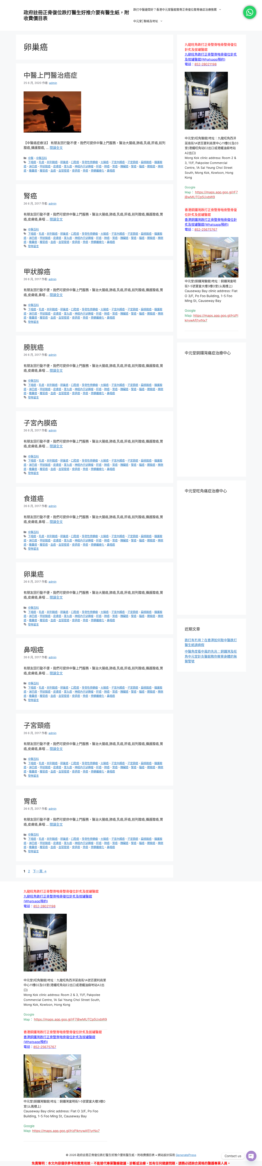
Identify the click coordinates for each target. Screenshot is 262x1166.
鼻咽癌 (111, 170)
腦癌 (141, 166)
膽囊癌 (33, 170)
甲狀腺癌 (45, 166)
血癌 (53, 170)
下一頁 (40, 871)
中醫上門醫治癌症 (50, 75)
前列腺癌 (52, 162)
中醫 (30, 158)
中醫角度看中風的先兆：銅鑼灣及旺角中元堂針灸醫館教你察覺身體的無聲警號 (211, 656)
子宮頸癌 (132, 162)
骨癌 (85, 170)
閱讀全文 (56, 148)
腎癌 (133, 166)
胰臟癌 (124, 166)
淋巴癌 (33, 166)
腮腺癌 (151, 166)
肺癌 (107, 166)
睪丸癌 (68, 166)
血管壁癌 (63, 170)
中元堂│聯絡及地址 (145, 21)
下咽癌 (32, 162)
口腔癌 (75, 162)
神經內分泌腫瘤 (84, 166)
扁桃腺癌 (146, 162)
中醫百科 (41, 158)
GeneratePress (186, 1155)
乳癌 (41, 162)
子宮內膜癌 (118, 162)
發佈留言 (33, 246)
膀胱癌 (34, 347)
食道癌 (76, 170)
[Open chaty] (251, 1156)
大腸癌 (105, 162)
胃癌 (115, 166)
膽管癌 (44, 170)
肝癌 (98, 166)
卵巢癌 (64, 162)
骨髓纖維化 (97, 170)
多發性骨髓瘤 (90, 162)
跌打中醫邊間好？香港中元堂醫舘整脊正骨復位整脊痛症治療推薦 (175, 9)
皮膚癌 (57, 166)
